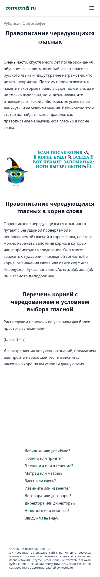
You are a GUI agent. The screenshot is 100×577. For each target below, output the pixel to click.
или (47, 450)
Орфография (34, 23)
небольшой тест (41, 357)
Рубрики (11, 23)
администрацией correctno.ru (52, 568)
